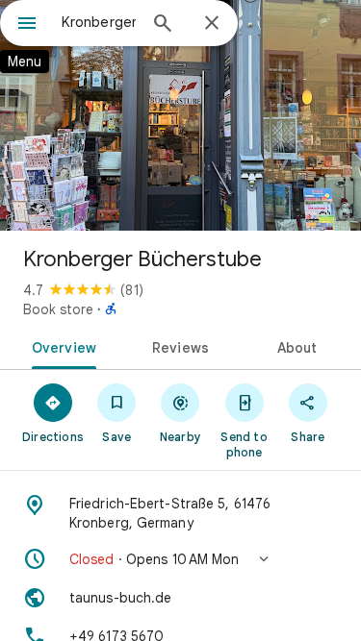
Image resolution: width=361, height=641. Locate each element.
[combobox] (99, 22)
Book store (58, 309)
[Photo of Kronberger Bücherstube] (180, 115)
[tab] (60, 346)
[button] (180, 559)
